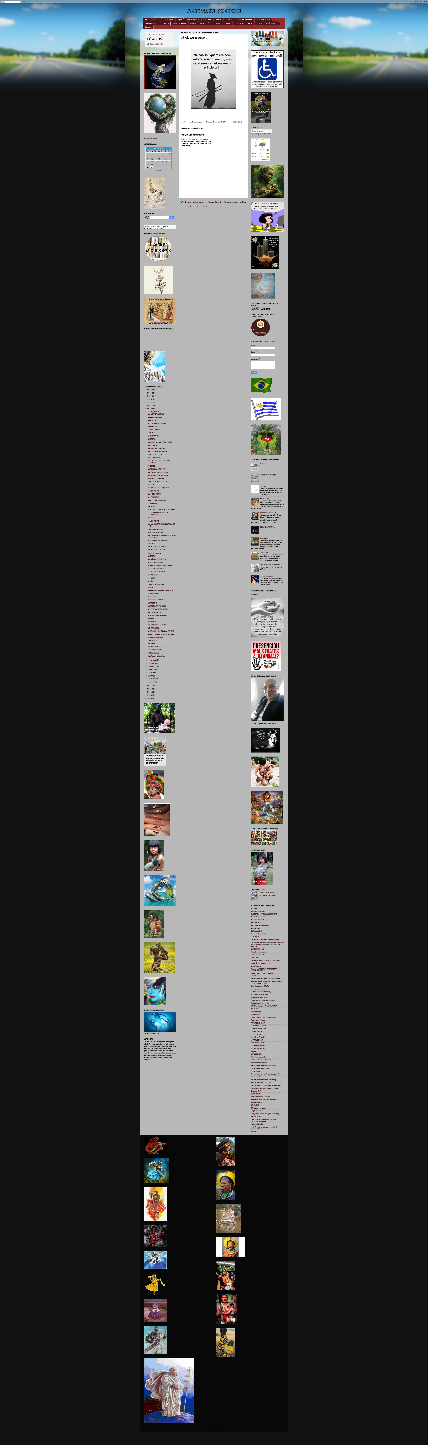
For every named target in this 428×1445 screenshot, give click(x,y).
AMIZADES (152, 433)
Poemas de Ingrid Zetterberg (261, 1083)
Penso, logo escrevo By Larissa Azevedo (265, 1074)
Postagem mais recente (193, 202)
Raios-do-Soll (256, 1091)
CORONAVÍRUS (192, 19)
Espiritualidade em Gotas (260, 1003)
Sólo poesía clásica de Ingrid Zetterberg (265, 1114)
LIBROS (165, 23)
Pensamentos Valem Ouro (260, 1068)
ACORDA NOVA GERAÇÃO (157, 482)
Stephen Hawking (154, 553)
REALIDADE (152, 622)
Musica (193, 23)
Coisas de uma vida (257, 955)
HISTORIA (151, 439)
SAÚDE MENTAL (154, 594)
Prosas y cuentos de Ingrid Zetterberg (264, 1088)
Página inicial (214, 202)
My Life (253, 1051)
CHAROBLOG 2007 (257, 949)
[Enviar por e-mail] (233, 122)
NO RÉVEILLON (153, 497)
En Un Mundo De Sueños (259, 995)
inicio (147, 19)
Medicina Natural (179, 23)
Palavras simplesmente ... (260, 1063)
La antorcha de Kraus (258, 1026)
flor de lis (254, 1009)
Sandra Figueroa (256, 1102)
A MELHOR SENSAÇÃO (156, 572)
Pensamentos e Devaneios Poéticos (263, 1066)
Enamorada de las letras (259, 997)
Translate (267, 134)
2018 (149, 686)
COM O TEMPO (153, 491)
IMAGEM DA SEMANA (156, 414)
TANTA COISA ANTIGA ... (269, 513)
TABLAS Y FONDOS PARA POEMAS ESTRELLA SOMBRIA (263, 1120)
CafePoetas (255, 937)
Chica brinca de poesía (259, 952)
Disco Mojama (256, 966)
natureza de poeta (267, 892)
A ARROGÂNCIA (154, 430)
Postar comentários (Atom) (197, 207)
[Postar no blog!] (235, 122)
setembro (152, 666)
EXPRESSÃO (152, 603)
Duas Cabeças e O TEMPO (260, 986)
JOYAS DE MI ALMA (258, 1023)
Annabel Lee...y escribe (259, 917)
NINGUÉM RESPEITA (155, 532)
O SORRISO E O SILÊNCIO (157, 616)
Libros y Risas (256, 1034)
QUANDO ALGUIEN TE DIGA (158, 540)
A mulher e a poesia (258, 911)
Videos (259, 23)
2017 (149, 689)
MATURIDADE (153, 420)
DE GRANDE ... (265, 553)
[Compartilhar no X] (237, 122)
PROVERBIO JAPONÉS (268, 475)
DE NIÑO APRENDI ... (267, 527)
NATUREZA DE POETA (214, 11)
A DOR (150, 587)
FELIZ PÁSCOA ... (266, 499)
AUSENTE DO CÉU (257, 920)
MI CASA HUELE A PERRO (157, 452)
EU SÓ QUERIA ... (154, 628)
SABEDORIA (152, 504)
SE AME (151, 518)
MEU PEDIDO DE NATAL (156, 448)
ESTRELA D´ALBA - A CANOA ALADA (264, 1006)
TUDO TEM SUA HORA (156, 584)
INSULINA (151, 485)
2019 (149, 409)
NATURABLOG (256, 1054)
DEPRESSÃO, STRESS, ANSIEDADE (160, 590)
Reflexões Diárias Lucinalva (260, 1097)
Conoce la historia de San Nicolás (160, 442)
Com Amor (254, 958)
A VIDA (150, 581)
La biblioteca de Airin (258, 1029)
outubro (152, 663)
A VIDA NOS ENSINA (155, 637)
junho (151, 676)
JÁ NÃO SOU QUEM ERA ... (157, 559)
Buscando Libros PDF (258, 934)
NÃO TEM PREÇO (154, 494)
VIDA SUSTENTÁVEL (243, 23)
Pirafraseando (256, 1077)
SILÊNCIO (151, 544)
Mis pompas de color (258, 1048)
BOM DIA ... (264, 463)
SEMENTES (255, 1105)
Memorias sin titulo (258, 1043)
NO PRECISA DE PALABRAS (158, 609)
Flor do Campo (256, 1012)
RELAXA (151, 619)
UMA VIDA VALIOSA (155, 417)
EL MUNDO (152, 507)
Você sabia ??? (272, 23)
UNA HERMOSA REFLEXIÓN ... (271, 565)
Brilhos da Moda (256, 931)
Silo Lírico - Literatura (258, 1108)
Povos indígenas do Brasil (210, 23)
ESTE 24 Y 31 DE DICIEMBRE (158, 547)
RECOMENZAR (256, 1094)
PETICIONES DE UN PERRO (158, 469)
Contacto (148, 27)
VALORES (151, 466)
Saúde (227, 23)
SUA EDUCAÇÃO (154, 458)
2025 (149, 390)
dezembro (152, 411)
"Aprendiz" (254, 908)
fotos (230, 19)
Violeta (253, 1132)
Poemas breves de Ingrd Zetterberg (263, 1080)
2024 (149, 393)
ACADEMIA (168, 19)
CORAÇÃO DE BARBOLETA (260, 963)
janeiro (151, 682)
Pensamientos (256, 1071)
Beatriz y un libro (257, 923)
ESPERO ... (264, 486)
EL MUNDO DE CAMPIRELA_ (261, 992)
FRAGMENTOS (256, 1014)
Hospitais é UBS (263, 19)
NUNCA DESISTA (154, 575)
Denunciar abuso (151, 138)
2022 (149, 399)
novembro (152, 660)
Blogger (219, 1428)
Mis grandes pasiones (258, 1046)
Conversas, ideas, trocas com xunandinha (265, 961)
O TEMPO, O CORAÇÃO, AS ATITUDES (161, 510)
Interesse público (151, 23)
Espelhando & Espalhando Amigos (263, 1000)
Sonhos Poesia (256, 1117)
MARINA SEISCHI (257, 1040)
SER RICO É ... (153, 640)
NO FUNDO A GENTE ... (156, 600)
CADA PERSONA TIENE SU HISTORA (161, 634)
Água (180, 19)
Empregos (207, 19)
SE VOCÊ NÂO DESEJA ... (157, 647)
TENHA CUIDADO (154, 653)
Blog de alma (255, 928)
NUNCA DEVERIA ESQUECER (158, 488)
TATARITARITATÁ (257, 1124)
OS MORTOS (152, 578)
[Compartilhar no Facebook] (239, 122)
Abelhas (156, 19)
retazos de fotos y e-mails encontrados (265, 1099)
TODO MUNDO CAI (155, 650)
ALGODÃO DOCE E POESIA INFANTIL (264, 914)
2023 (149, 396)
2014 (149, 698)
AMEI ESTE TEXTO (155, 455)
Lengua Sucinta (256, 1031)
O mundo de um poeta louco (261, 1060)
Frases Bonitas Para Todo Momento (263, 1017)
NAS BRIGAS (152, 597)
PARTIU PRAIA (153, 436)
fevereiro (152, 679)
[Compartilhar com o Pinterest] (241, 122)
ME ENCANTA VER (154, 612)
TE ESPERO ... (265, 538)
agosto (151, 669)
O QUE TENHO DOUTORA (157, 423)
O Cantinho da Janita (258, 1057)
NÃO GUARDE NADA (155, 562)
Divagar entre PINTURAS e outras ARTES (265, 979)
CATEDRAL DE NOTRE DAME (158, 475)
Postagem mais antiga (235, 202)
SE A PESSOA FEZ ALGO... (157, 625)
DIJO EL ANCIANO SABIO (157, 606)
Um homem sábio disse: (156, 656)
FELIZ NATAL (153, 445)
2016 (149, 692)
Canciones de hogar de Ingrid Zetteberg (265, 940)
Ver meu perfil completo (267, 895)
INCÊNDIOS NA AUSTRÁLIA (158, 472)
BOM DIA (151, 644)
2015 (149, 695)
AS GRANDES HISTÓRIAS (157, 569)
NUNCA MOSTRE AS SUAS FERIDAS (161, 631)
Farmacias (220, 19)
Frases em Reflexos (258, 1020)
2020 (149, 406)
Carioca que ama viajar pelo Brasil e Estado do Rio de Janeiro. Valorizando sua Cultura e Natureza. (267, 944)
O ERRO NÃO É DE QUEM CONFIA (160, 566)
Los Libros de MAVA (258, 1037)
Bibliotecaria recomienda (260, 925)
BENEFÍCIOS (152, 427)
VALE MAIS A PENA (155, 529)
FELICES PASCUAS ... (267, 576)
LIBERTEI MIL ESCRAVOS (157, 500)
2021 (149, 402)
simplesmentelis (257, 1111)
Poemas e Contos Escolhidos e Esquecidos (266, 1085)
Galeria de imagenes (244, 19)
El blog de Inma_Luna (258, 989)
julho (151, 673)
